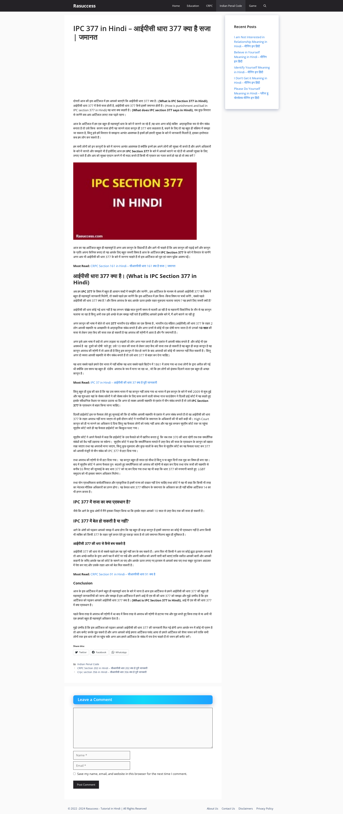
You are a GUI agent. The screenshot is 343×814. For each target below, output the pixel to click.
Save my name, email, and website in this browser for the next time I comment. (132, 774)
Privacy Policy (264, 808)
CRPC (209, 5)
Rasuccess (84, 6)
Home (176, 5)
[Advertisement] (143, 72)
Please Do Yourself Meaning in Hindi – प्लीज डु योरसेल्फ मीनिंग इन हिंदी (251, 93)
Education (193, 5)
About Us (212, 808)
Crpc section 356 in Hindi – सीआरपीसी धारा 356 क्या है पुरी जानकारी (111, 672)
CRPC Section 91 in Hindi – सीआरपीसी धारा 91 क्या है (123, 574)
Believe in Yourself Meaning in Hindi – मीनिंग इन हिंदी (250, 56)
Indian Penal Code (231, 5)
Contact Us (228, 808)
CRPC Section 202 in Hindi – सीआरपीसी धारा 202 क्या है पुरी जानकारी (112, 668)
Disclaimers (245, 808)
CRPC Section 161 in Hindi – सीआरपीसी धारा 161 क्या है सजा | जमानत (133, 266)
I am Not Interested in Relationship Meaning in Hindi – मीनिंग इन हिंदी (250, 41)
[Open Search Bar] (265, 6)
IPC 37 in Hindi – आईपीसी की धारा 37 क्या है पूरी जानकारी (124, 382)
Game (252, 5)
